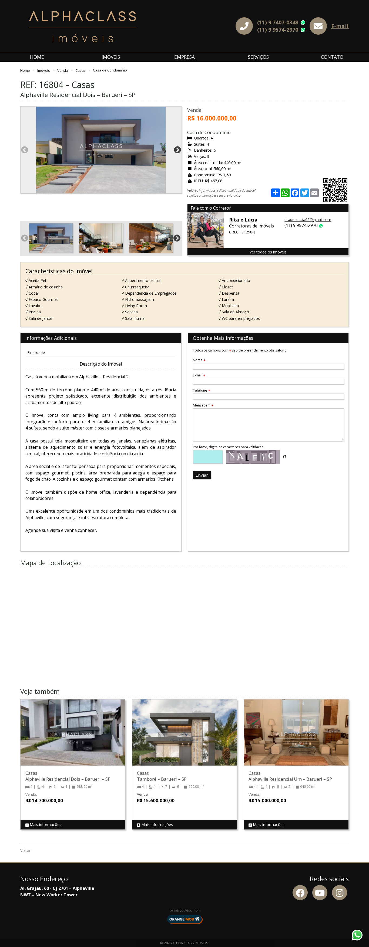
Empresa (184, 57)
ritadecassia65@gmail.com (307, 219)
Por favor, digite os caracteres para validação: (228, 447)
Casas (80, 70)
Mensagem (203, 405)
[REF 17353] (73, 737)
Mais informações (45, 824)
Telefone (201, 390)
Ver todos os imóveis (268, 252)
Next (177, 150)
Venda (63, 70)
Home (37, 57)
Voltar (25, 850)
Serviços (258, 57)
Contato (332, 57)
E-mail (340, 26)
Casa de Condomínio (110, 70)
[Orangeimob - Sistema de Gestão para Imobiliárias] (184, 919)
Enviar (202, 475)
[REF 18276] (296, 737)
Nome (199, 360)
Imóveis (111, 57)
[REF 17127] (184, 737)
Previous (25, 150)
